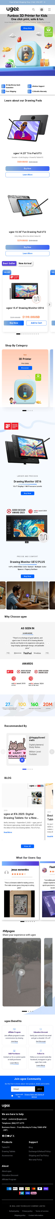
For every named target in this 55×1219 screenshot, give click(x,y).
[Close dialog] (51, 583)
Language (11, 622)
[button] (15, 617)
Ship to (9, 613)
